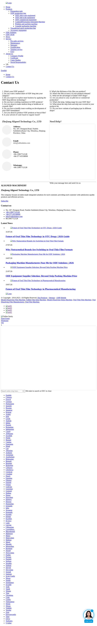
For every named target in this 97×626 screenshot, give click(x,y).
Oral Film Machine (32, 302)
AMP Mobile (61, 298)
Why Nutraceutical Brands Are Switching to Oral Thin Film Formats (39, 249)
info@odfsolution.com (14, 216)
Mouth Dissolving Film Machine (13, 300)
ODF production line (18, 13)
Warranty (13, 45)
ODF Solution (11, 32)
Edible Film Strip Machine (36, 300)
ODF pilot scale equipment (25, 15)
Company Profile (16, 56)
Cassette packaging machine (25, 26)
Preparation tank (16, 11)
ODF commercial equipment (25, 20)
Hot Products (42, 298)
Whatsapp (4, 321)
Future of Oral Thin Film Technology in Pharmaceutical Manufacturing (41, 289)
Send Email (5, 318)
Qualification (15, 47)
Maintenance (15, 43)
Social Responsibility (18, 62)
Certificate (14, 58)
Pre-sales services (16, 41)
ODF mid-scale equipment (25, 18)
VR (2, 323)
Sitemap (52, 298)
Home (8, 7)
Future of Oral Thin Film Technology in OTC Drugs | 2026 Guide (37, 236)
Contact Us (10, 67)
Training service (16, 49)
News (8, 37)
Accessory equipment (18, 30)
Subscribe (4, 201)
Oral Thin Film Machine (82, 300)
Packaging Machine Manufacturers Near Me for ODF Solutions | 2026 (40, 263)
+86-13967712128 (13, 212)
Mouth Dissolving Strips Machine (59, 300)
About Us (9, 54)
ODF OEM (10, 35)
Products (9, 9)
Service (8, 39)
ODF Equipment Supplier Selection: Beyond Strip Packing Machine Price (41, 276)
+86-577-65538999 (13, 214)
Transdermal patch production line (23, 28)
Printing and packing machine (26, 24)
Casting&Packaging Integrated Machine (30, 22)
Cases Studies (15, 60)
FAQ (12, 52)
